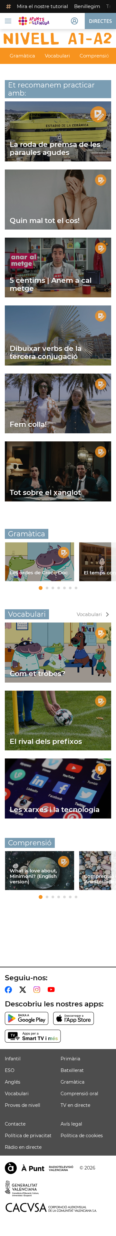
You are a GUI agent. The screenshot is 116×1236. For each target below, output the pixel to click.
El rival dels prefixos (46, 741)
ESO (10, 1070)
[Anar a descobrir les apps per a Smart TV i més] (33, 1036)
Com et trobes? (37, 674)
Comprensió (94, 56)
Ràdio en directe (23, 1147)
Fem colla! (28, 424)
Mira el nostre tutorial (42, 6)
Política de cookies (82, 1135)
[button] (41, 588)
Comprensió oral (79, 1094)
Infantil (13, 1059)
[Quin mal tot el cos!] (58, 200)
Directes (100, 21)
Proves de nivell (22, 1105)
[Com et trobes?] (58, 653)
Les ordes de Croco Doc (39, 572)
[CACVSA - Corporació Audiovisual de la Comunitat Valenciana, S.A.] (51, 1207)
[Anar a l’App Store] (73, 1018)
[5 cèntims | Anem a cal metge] (58, 268)
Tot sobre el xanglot (45, 493)
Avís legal (71, 1124)
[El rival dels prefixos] (58, 721)
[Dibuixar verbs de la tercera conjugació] (58, 335)
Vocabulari (57, 56)
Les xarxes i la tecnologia (55, 810)
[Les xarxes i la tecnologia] (58, 788)
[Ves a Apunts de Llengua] (34, 21)
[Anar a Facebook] (10, 990)
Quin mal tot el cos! (45, 221)
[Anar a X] (24, 990)
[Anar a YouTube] (52, 990)
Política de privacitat (28, 1135)
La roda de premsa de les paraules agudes (55, 148)
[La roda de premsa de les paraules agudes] (58, 131)
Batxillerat (72, 1070)
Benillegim (87, 6)
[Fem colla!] (58, 404)
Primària (70, 1059)
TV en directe (75, 1105)
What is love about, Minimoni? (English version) (33, 876)
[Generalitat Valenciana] (22, 1188)
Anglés (12, 1082)
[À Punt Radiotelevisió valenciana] (39, 1168)
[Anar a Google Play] (26, 1018)
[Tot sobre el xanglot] (58, 471)
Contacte (15, 1124)
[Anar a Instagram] (38, 990)
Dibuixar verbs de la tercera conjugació (46, 353)
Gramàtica (22, 56)
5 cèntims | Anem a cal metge (51, 284)
